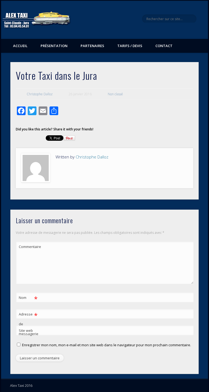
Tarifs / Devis (129, 45)
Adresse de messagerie (28, 323)
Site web (26, 330)
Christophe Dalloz (40, 94)
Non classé (115, 94)
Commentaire (28, 246)
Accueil (20, 45)
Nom (28, 298)
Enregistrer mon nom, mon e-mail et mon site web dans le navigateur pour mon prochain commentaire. (106, 344)
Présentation (54, 45)
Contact (164, 45)
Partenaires (92, 45)
